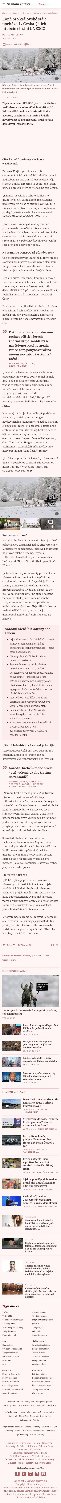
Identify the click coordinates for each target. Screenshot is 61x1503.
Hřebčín (37, 955)
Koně (46, 955)
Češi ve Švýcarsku (10, 1385)
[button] (30, 65)
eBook (9, 44)
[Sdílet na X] (57, 945)
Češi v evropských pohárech (43, 1405)
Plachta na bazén (34, 1412)
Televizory (50, 1430)
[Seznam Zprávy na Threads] (37, 1474)
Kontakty (10, 1446)
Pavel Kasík (45, 1189)
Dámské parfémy (12, 1430)
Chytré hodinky (21, 1434)
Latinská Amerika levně (12, 1389)
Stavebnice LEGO (49, 1426)
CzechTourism (9, 960)
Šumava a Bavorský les (12, 1381)
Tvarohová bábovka (40, 1356)
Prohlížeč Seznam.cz (20, 1456)
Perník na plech (39, 1364)
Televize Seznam (41, 1456)
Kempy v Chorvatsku (11, 1374)
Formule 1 (6, 1360)
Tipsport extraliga (10, 1352)
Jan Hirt (35, 1323)
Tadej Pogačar (38, 1327)
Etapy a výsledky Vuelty (42, 1319)
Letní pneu (26, 1430)
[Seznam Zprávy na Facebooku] (17, 1474)
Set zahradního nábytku (40, 1416)
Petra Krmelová (12, 35)
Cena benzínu (24, 1405)
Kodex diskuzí (33, 1459)
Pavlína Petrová (48, 1172)
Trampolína (49, 1412)
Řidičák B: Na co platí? (42, 1385)
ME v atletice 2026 (10, 1356)
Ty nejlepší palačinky (41, 1345)
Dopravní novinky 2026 (42, 1381)
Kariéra (36, 1443)
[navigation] (3, 4)
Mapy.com (29, 1401)
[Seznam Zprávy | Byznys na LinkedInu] (43, 1474)
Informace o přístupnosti (29, 1449)
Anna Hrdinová (48, 1129)
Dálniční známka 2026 (42, 1378)
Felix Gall (36, 1331)
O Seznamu (25, 1443)
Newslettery (48, 1459)
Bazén (22, 1412)
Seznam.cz (43, 4)
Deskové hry (38, 1430)
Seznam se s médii (14, 1459)
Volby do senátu (9, 1331)
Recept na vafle (39, 1360)
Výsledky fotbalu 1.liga (12, 1349)
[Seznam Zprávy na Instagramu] (30, 1474)
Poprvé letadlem (9, 1378)
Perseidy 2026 (10, 1405)
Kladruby (27, 955)
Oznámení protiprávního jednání (30, 1453)
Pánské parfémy (37, 1434)
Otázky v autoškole (40, 1389)
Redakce (21, 1446)
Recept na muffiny (40, 1349)
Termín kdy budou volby (12, 1327)
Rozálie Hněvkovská (35, 1110)
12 (29, 44)
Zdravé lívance (38, 1352)
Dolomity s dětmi (9, 1393)
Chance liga (7, 1345)
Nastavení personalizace (38, 1463)
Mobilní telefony (32, 1426)
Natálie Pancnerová (35, 1150)
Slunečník (13, 1416)
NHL (4, 1364)
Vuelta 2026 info (39, 1316)
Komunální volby (9, 1335)
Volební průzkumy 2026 (12, 1319)
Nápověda (47, 1443)
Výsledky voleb (8, 1323)
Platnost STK (37, 1393)
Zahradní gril (25, 1420)
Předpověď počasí (44, 1401)
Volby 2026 (7, 1316)
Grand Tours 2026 (39, 1335)
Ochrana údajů (46, 1446)
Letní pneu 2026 (39, 1374)
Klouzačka (23, 1416)
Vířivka (36, 1420)
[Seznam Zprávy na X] (24, 1474)
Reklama (32, 1446)
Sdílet (20, 44)
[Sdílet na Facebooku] (52, 945)
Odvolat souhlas (16, 1463)
